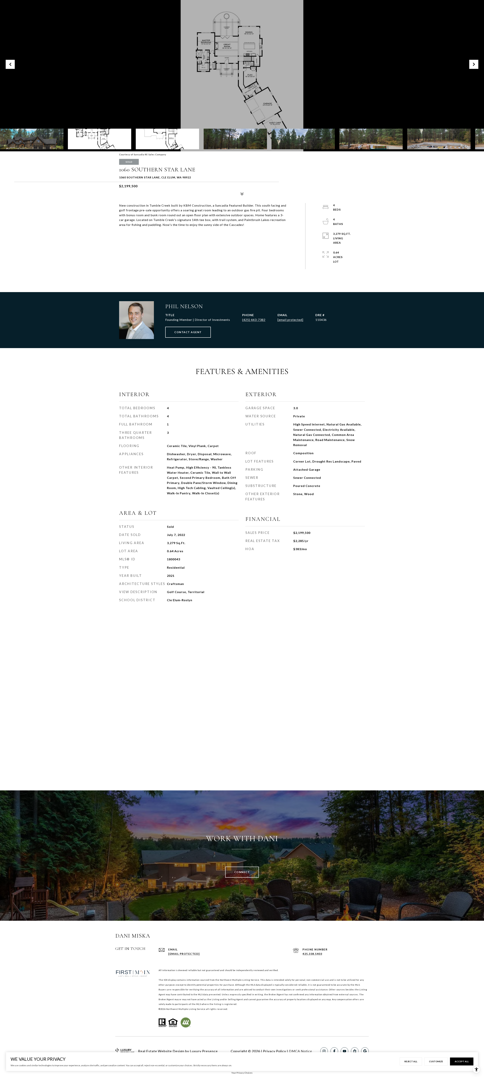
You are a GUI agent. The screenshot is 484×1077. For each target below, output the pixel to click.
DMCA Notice (300, 1051)
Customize (436, 1061)
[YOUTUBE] (344, 1051)
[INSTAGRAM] (324, 1051)
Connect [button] (242, 872)
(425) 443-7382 (253, 319)
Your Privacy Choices (242, 1072)
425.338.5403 (312, 953)
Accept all (462, 1061)
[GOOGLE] (365, 1051)
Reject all (410, 1061)
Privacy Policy (274, 1051)
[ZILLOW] (354, 1051)
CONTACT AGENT (188, 332)
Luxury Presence (204, 1051)
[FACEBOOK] (334, 1051)
